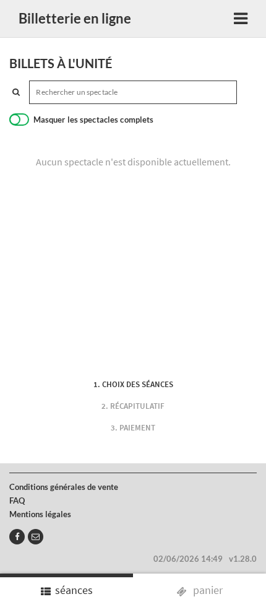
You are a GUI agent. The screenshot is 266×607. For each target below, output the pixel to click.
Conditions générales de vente (63, 487)
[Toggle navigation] (241, 18)
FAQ (17, 500)
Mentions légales (40, 514)
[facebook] (17, 536)
